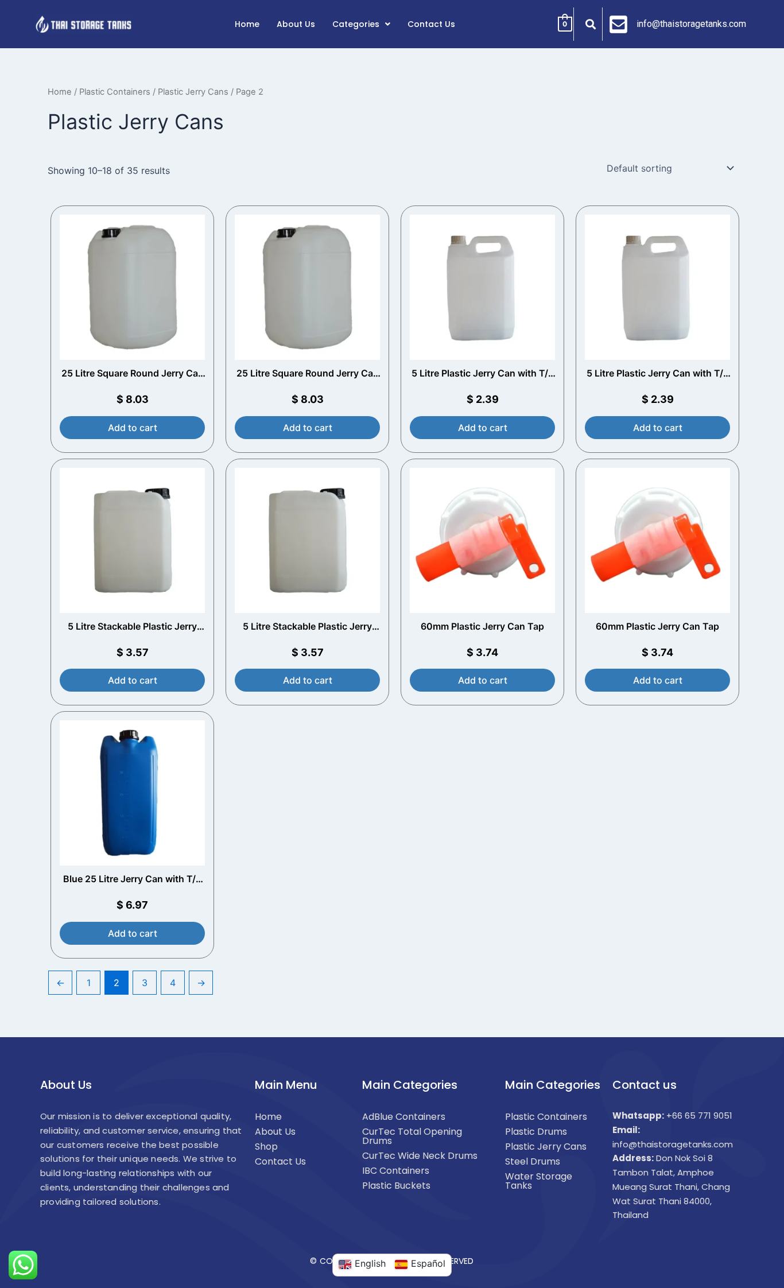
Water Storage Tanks (538, 1181)
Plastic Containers (114, 92)
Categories (355, 24)
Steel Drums (532, 1161)
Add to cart (132, 427)
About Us (296, 24)
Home (247, 24)
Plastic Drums (536, 1131)
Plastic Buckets (396, 1185)
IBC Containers (395, 1170)
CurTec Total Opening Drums (412, 1136)
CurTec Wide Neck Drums (420, 1155)
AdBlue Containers (403, 1116)
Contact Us (431, 24)
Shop (266, 1146)
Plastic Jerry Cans (193, 92)
